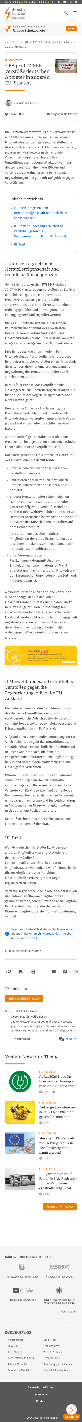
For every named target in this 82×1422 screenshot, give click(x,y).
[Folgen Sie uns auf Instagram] (70, 2)
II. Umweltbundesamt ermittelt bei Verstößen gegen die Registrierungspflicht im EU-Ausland (40, 231)
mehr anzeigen (69, 1311)
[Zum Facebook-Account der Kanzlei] (65, 971)
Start (7, 42)
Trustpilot (40, 2)
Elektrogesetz (13, 60)
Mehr (72, 28)
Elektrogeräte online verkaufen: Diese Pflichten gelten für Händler (58, 1112)
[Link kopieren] (8, 971)
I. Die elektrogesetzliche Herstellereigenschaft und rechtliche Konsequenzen (40, 213)
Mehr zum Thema (60, 1207)
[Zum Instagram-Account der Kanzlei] (76, 971)
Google (16, 2)
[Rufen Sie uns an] (59, 2)
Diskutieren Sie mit (24, 998)
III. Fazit (19, 244)
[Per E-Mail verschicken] (53, 971)
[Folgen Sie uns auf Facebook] (76, 2)
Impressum (41, 1394)
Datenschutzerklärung (41, 1387)
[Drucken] (32, 971)
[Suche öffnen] (66, 13)
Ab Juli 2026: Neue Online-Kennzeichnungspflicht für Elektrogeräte (57, 1081)
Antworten (71, 1038)
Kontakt (41, 1401)
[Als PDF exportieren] (20, 971)
